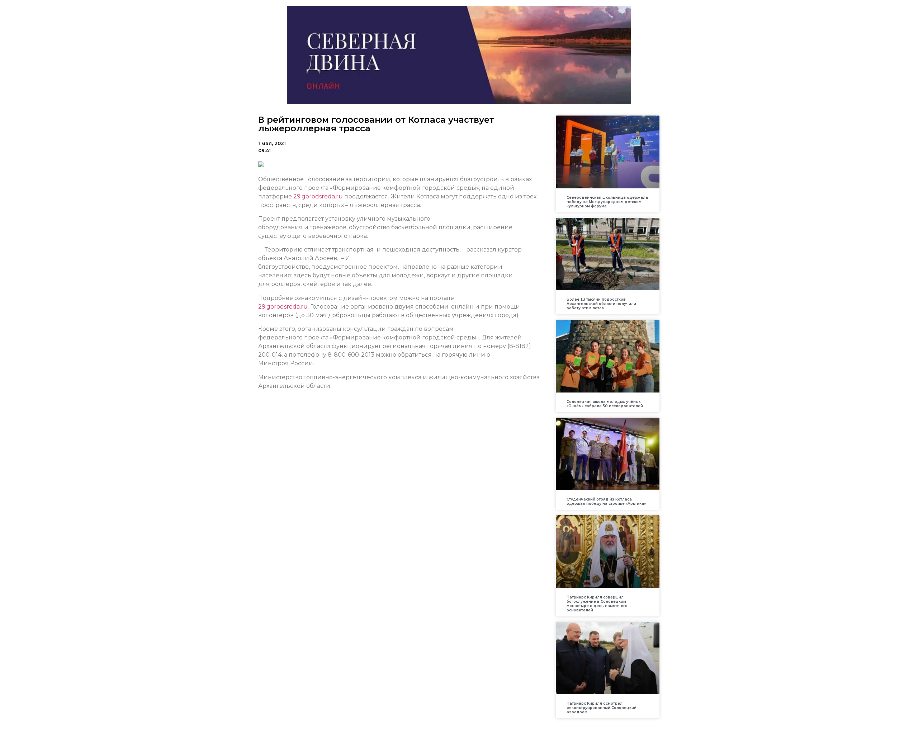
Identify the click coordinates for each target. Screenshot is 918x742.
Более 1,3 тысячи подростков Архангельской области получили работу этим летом (601, 303)
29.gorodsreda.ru (318, 196)
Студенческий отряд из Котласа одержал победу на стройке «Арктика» (606, 501)
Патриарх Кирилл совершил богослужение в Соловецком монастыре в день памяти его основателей (597, 603)
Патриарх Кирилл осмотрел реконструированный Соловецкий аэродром (602, 707)
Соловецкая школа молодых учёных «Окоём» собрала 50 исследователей (605, 403)
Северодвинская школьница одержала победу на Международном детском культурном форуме (607, 201)
